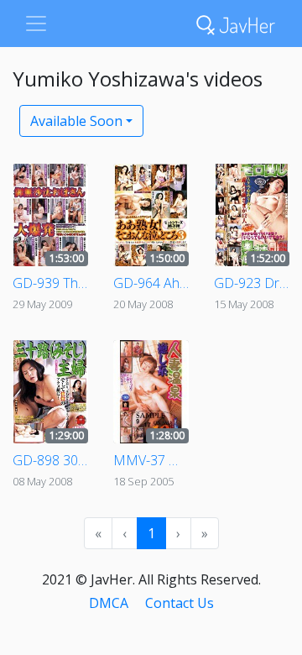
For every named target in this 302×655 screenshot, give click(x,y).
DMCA (108, 603)
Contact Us (179, 603)
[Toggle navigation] (36, 23)
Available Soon (76, 121)
